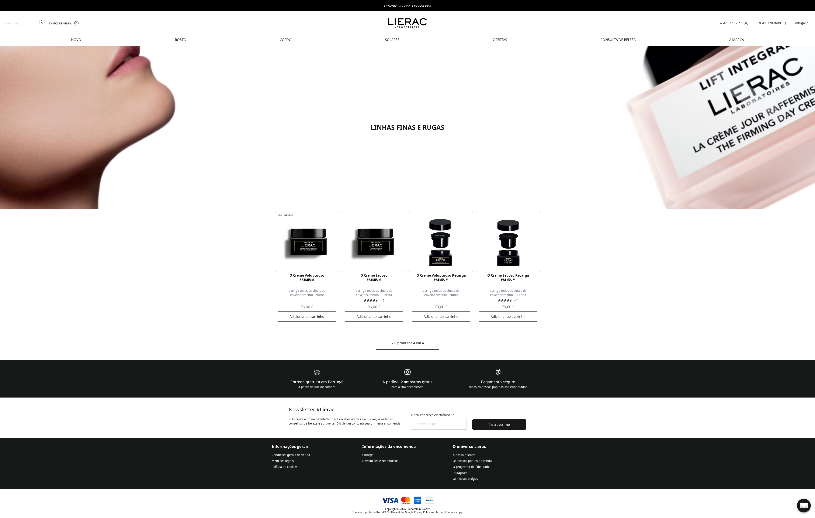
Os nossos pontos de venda (472, 461)
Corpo (286, 39)
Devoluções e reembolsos (380, 461)
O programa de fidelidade (471, 467)
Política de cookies (285, 467)
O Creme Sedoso (374, 275)
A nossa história (464, 455)
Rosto (180, 39)
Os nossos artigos (465, 479)
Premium (307, 279)
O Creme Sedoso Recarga (508, 275)
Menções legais (283, 461)
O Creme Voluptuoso (306, 275)
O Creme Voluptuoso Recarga (441, 275)
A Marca (736, 39)
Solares (392, 39)
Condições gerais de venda (291, 455)
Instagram (460, 473)
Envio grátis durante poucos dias (407, 5)
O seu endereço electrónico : (432, 415)
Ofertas (500, 39)
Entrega (368, 455)
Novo (76, 39)
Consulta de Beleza (618, 39)
